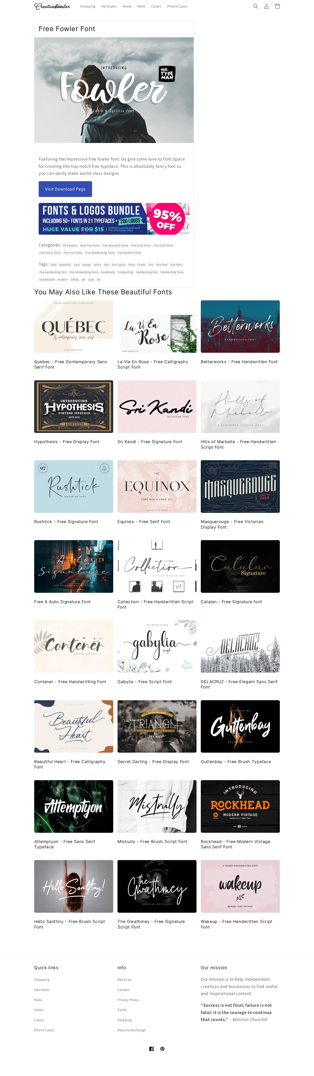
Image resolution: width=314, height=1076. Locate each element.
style (91, 279)
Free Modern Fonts (129, 253)
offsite (75, 279)
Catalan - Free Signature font (231, 601)
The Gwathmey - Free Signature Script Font (151, 924)
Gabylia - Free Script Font (144, 681)
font (106, 264)
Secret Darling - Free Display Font (153, 761)
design (86, 264)
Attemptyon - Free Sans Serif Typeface (64, 844)
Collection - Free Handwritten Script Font (155, 604)
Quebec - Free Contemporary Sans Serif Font (70, 364)
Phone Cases (44, 1030)
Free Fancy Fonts (50, 253)
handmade (108, 272)
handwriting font (147, 272)
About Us (124, 979)
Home (38, 1010)
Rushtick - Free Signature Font (66, 521)
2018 (54, 264)
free (151, 264)
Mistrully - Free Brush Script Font (152, 841)
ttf (98, 279)
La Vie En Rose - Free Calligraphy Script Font (152, 364)
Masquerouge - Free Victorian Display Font (232, 524)
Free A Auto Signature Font (62, 601)
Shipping (124, 1020)
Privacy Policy (128, 1000)
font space (118, 264)
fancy (97, 264)
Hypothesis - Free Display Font (67, 441)
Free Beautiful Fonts (115, 245)
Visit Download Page (65, 189)
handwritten (47, 279)
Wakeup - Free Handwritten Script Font (236, 924)
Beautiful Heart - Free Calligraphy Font (69, 764)
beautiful (65, 264)
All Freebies (70, 245)
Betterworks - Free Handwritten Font (239, 361)
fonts (131, 264)
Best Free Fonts (90, 245)
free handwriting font (53, 272)
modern (63, 279)
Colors (39, 1020)
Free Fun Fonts (73, 253)
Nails (38, 1000)
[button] (255, 6)
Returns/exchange (131, 1030)
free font (162, 264)
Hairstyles (42, 990)
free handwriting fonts (84, 272)
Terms (122, 1010)
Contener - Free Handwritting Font (70, 681)
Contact (123, 990)
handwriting (125, 272)
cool (77, 264)
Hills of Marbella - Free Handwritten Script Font (238, 444)
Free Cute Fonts (163, 245)
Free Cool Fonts (141, 245)
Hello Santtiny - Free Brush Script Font (69, 924)
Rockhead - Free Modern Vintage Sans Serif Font (235, 844)
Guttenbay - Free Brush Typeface (236, 761)
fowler (142, 264)
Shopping (42, 979)
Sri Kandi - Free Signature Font (149, 441)
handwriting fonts (172, 272)
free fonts (176, 264)
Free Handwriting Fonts (100, 253)
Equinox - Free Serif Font (143, 521)
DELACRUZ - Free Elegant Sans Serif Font (239, 684)
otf (83, 279)
